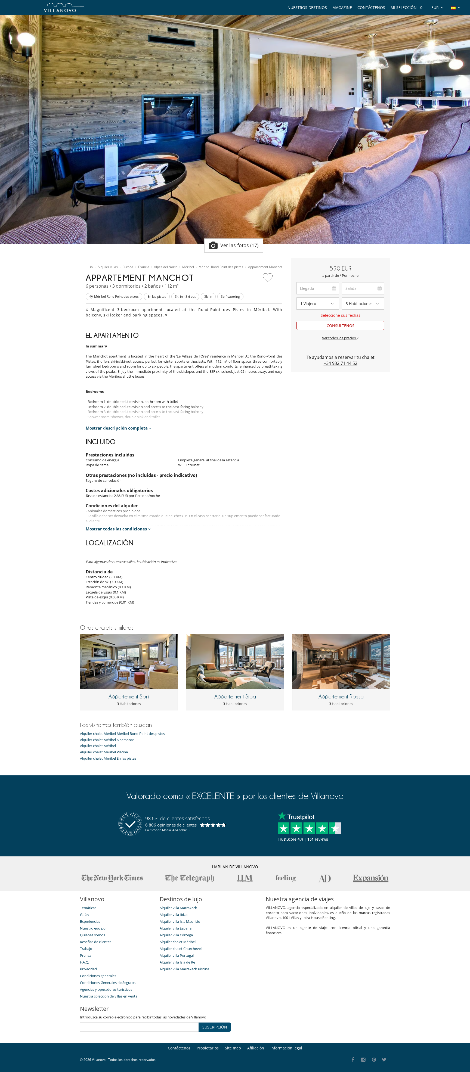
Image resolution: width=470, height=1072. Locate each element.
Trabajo (86, 948)
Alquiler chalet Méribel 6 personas (107, 740)
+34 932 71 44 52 (340, 363)
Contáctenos (371, 7)
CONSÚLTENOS (340, 325)
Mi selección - (406, 7)
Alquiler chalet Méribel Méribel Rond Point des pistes (122, 733)
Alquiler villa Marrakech (178, 907)
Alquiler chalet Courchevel (181, 948)
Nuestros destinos (307, 7)
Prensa (85, 955)
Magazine (342, 7)
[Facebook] (353, 1059)
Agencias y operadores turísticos (106, 989)
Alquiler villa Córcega (176, 935)
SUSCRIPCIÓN (214, 1027)
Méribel (188, 267)
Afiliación (255, 1048)
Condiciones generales (98, 975)
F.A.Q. (84, 962)
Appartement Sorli (129, 697)
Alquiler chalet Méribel (98, 746)
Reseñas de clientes (95, 941)
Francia (143, 267)
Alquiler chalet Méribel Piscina (104, 752)
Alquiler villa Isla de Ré (177, 962)
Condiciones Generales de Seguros (107, 982)
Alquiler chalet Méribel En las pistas (108, 758)
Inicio (89, 267)
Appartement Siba (235, 697)
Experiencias (90, 921)
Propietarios (208, 1048)
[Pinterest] (374, 1059)
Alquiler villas (108, 267)
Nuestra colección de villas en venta (108, 996)
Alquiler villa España (175, 928)
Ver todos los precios (339, 337)
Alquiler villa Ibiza (173, 914)
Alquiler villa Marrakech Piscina (184, 969)
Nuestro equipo (93, 928)
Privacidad (88, 969)
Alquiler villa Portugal (177, 955)
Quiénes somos (92, 935)
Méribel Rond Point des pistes (221, 267)
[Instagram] (363, 1059)
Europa (127, 267)
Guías (84, 914)
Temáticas (88, 907)
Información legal (286, 1048)
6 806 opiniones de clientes (171, 825)
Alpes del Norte (165, 267)
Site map (233, 1048)
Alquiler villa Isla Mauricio (180, 921)
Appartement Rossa (341, 697)
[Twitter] (384, 1059)
